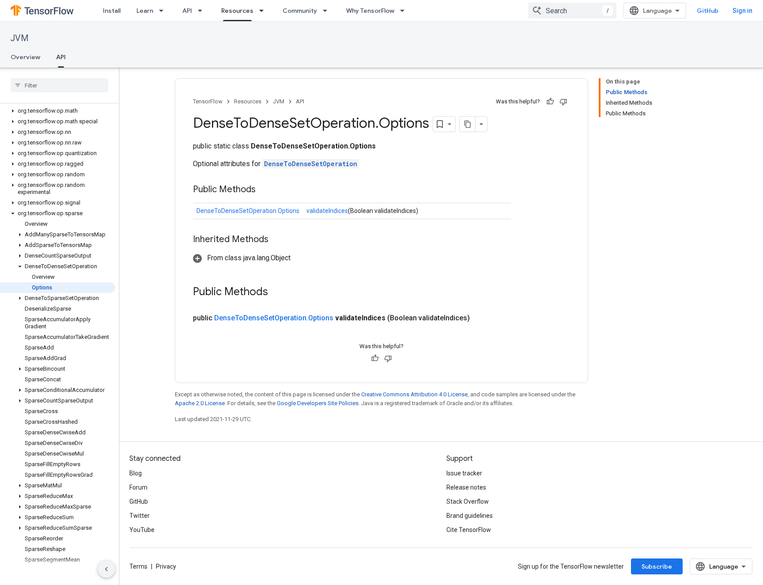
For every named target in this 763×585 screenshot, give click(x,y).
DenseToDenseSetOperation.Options (247, 210)
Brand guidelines (469, 515)
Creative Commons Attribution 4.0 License (414, 394)
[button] (57, 111)
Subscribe (657, 566)
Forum (138, 487)
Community (300, 11)
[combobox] (572, 11)
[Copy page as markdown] (468, 124)
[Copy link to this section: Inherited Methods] (277, 240)
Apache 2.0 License (200, 403)
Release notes (466, 487)
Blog (135, 473)
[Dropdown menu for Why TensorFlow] (404, 10)
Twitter (139, 515)
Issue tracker (464, 473)
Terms (138, 566)
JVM (20, 38)
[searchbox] (59, 85)
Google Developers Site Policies (318, 403)
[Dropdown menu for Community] (327, 10)
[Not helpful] (563, 101)
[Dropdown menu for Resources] (264, 10)
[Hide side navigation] (106, 569)
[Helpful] (550, 101)
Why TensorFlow (370, 11)
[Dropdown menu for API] (202, 10)
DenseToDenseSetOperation (310, 164)
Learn (144, 11)
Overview (25, 57)
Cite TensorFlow (468, 529)
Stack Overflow (467, 501)
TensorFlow (208, 101)
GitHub (707, 11)
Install (112, 11)
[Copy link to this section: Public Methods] (264, 190)
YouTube (142, 529)
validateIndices (327, 210)
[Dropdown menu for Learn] (163, 10)
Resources (237, 11)
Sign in (742, 10)
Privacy (166, 566)
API (187, 11)
